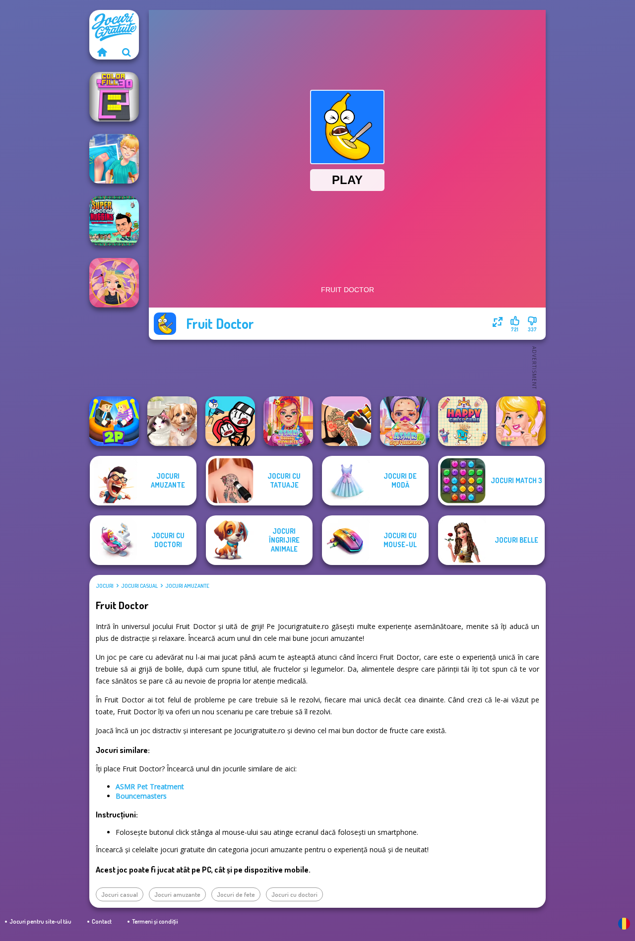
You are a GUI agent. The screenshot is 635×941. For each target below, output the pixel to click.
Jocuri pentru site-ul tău (40, 921)
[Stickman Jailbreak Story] (230, 421)
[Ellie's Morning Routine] (521, 421)
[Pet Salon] (172, 421)
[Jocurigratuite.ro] (101, 52)
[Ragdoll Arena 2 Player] (114, 421)
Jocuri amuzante (187, 585)
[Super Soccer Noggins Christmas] (114, 221)
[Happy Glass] (463, 421)
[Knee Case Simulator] (114, 159)
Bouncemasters (141, 796)
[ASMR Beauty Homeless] (288, 421)
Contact (102, 921)
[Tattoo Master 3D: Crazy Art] (346, 421)
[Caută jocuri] (126, 52)
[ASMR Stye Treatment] (405, 421)
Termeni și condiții (155, 921)
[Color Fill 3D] (114, 97)
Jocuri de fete (236, 894)
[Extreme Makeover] (114, 283)
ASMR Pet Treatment (150, 786)
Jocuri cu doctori (294, 894)
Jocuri (105, 585)
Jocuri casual (139, 585)
